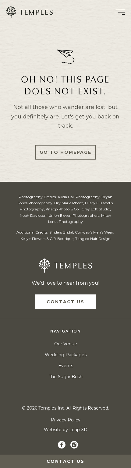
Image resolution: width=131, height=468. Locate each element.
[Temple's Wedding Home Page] (65, 267)
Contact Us (65, 301)
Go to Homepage (65, 152)
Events (65, 365)
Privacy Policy (65, 420)
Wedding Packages (66, 354)
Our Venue (65, 344)
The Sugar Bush (66, 376)
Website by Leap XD (65, 429)
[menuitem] (31, 12)
